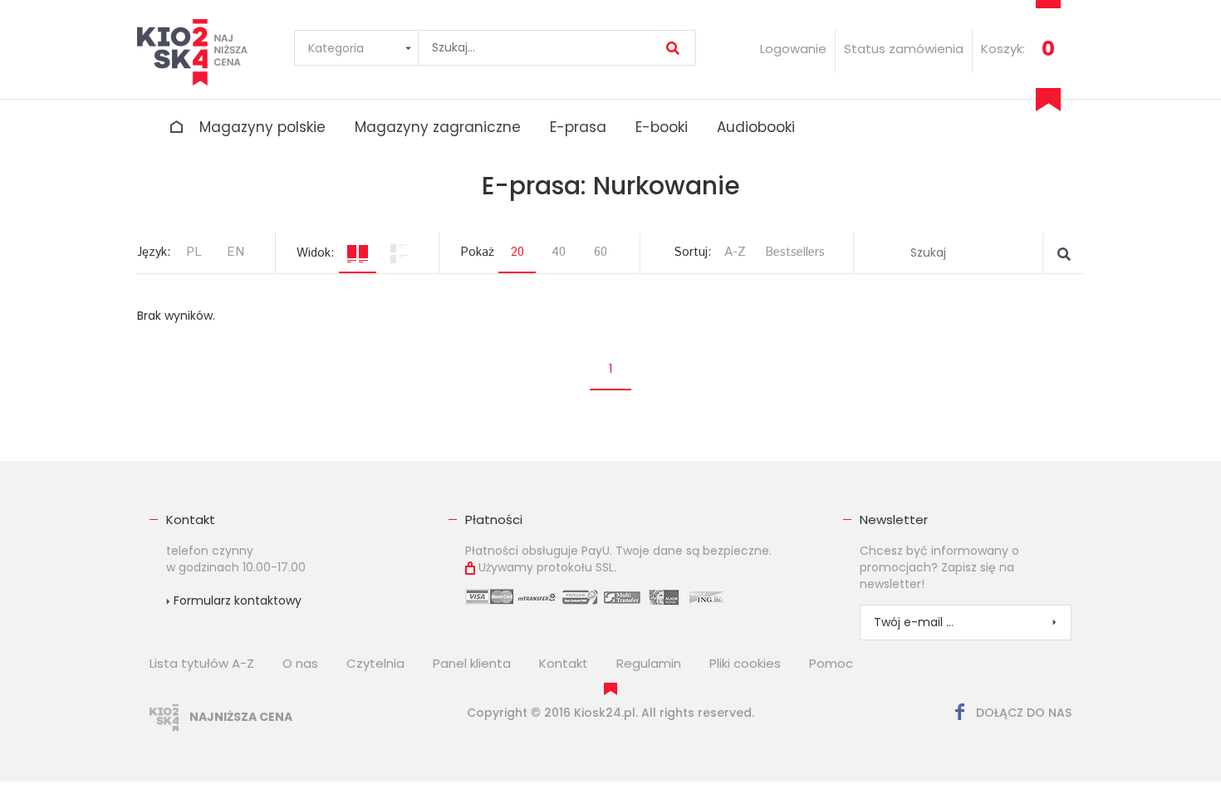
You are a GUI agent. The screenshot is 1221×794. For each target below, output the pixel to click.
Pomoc (831, 663)
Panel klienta (472, 663)
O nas (300, 663)
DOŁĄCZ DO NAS (1022, 712)
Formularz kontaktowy (236, 600)
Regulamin (648, 663)
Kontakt (190, 519)
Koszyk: (1003, 48)
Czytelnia (375, 663)
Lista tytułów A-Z (202, 663)
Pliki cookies (745, 663)
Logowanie (793, 48)
